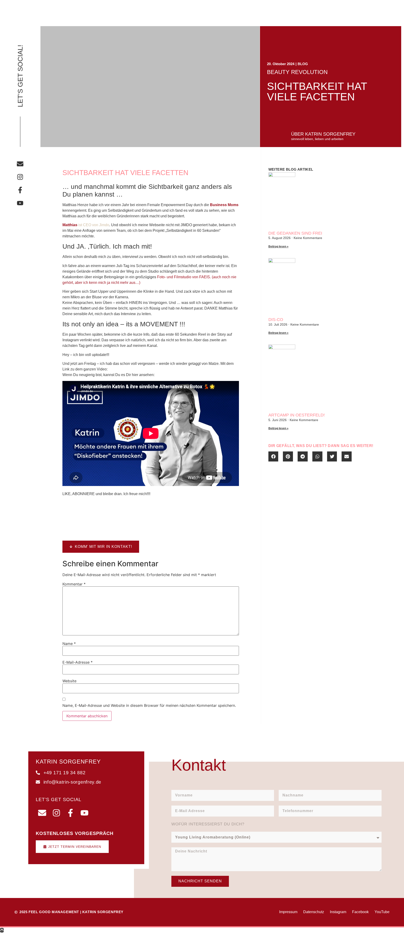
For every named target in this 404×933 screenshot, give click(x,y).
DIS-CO (275, 319)
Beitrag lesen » (278, 246)
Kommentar (74, 584)
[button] (273, 456)
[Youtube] (20, 203)
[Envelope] (20, 163)
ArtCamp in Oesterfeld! (296, 415)
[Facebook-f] (20, 190)
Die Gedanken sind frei (295, 233)
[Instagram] (20, 176)
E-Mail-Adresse (77, 662)
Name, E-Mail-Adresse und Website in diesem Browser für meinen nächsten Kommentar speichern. (149, 705)
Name (69, 643)
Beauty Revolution (297, 72)
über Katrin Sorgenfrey (323, 134)
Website (69, 681)
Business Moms (224, 205)
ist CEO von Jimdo (85, 225)
